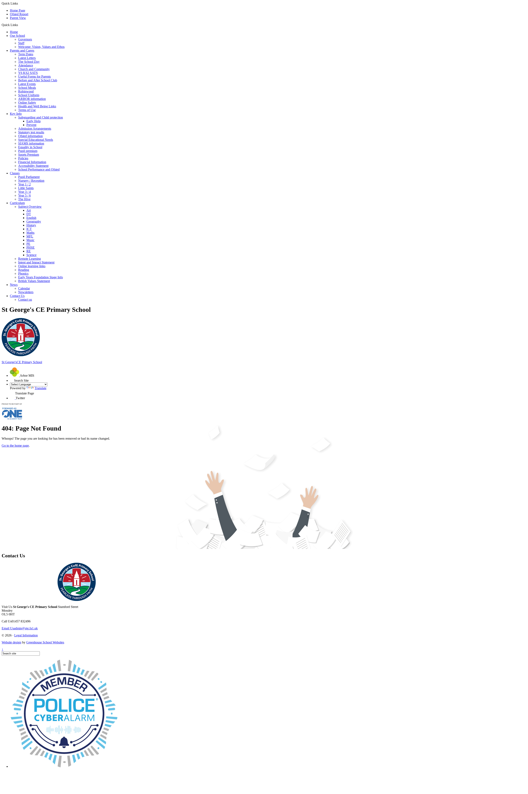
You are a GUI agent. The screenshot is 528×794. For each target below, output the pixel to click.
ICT (29, 229)
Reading (23, 270)
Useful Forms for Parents (34, 76)
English (31, 218)
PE (28, 244)
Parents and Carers (22, 50)
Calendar (24, 288)
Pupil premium (27, 151)
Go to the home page (15, 445)
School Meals (27, 87)
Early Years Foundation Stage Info (40, 277)
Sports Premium (28, 154)
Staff (21, 43)
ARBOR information (32, 99)
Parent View (18, 18)
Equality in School (30, 147)
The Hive (24, 199)
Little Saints (26, 188)
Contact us (25, 299)
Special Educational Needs (35, 139)
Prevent (31, 125)
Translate (40, 388)
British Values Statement (34, 281)
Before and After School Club (37, 80)
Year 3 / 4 (24, 191)
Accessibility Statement (33, 165)
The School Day (29, 61)
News (14, 284)
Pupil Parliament (29, 177)
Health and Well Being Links (37, 106)
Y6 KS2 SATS (28, 73)
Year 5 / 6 (24, 195)
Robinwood (26, 91)
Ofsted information (30, 136)
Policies (23, 158)
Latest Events (27, 84)
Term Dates (25, 54)
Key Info (16, 113)
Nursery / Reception (31, 180)
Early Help (33, 121)
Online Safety (27, 102)
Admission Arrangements (34, 128)
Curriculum (17, 203)
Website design (11, 642)
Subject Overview (30, 206)
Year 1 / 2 (24, 184)
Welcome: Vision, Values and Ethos (41, 47)
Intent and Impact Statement (36, 262)
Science (31, 255)
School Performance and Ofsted (39, 169)
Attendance (25, 65)
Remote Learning (29, 258)
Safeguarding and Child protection (40, 117)
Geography (33, 221)
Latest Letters (27, 58)
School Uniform (28, 95)
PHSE (30, 247)
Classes (15, 173)
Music (30, 240)
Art (28, 210)
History (31, 225)
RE (28, 251)
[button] (19, 25)
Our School (17, 35)
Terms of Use (27, 110)
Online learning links (31, 266)
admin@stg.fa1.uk (20, 628)
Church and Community (34, 69)
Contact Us (17, 296)
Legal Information (26, 635)
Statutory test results (31, 132)
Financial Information (32, 162)
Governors (25, 39)
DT (28, 214)
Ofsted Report (19, 14)
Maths (30, 232)
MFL (29, 236)
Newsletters (25, 292)
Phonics (23, 273)
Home (14, 32)
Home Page (17, 10)
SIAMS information (31, 143)
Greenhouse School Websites (45, 642)
